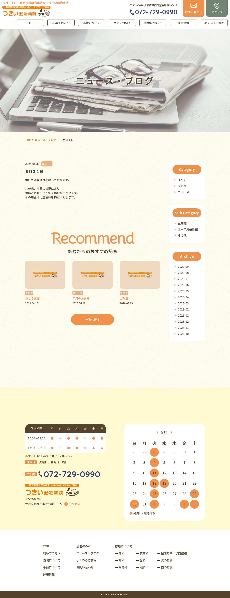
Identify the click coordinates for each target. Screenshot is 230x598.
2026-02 (183, 309)
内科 (121, 553)
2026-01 (183, 315)
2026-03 (183, 303)
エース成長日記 (188, 229)
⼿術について (51, 567)
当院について (91, 23)
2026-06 (183, 285)
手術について (122, 23)
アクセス (74, 504)
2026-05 (183, 291)
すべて (182, 180)
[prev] (157, 432)
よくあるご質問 (214, 23)
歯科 (143, 560)
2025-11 (183, 327)
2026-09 (183, 266)
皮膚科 (144, 553)
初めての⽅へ (51, 553)
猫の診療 (166, 567)
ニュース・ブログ (45, 140)
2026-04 (183, 297)
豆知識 (182, 223)
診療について (153, 23)
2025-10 (183, 333)
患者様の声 (83, 546)
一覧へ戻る (92, 319)
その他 (182, 235)
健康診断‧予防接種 (174, 553)
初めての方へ (61, 23)
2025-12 (183, 321)
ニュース (183, 192)
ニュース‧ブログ (87, 553)
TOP (30, 23)
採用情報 (183, 23)
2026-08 (183, 272)
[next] (171, 432)
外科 (121, 560)
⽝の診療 (166, 560)
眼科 (143, 567)
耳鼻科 (123, 567)
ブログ (182, 186)
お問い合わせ (85, 567)
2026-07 (183, 279)
